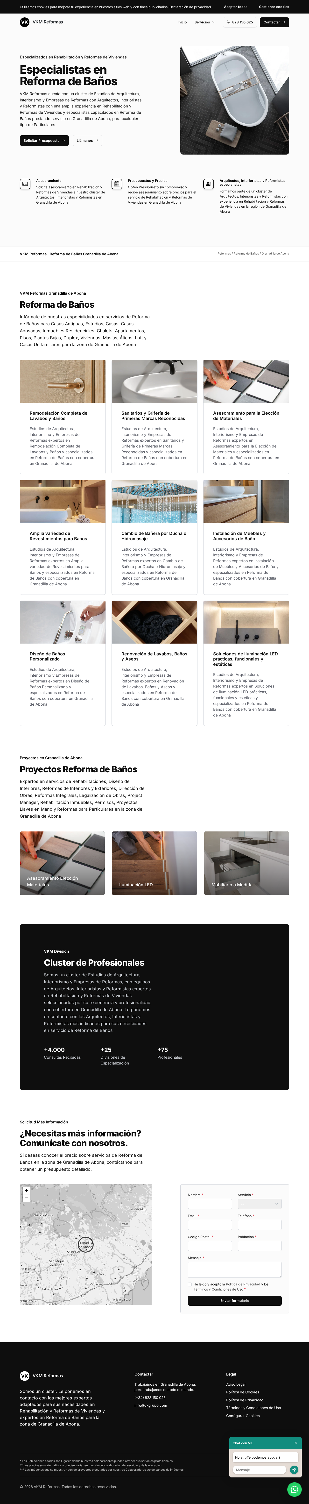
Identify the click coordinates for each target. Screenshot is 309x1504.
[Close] (295, 1443)
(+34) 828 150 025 (150, 1397)
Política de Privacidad (243, 1284)
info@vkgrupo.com (150, 1405)
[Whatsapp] (294, 1489)
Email (193, 1216)
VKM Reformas (47, 21)
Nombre (195, 1195)
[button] (85, 1244)
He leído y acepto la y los (231, 1286)
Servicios (202, 22)
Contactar (272, 22)
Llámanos (85, 140)
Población (247, 1237)
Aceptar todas (235, 7)
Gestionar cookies (274, 7)
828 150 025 (242, 22)
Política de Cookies (242, 1392)
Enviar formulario (234, 1300)
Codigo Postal (200, 1237)
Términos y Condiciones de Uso (218, 1289)
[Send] (294, 1470)
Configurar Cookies (243, 1415)
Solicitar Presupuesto (42, 140)
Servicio (245, 1195)
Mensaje (196, 1258)
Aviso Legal (236, 1384)
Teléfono (246, 1216)
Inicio (182, 22)
